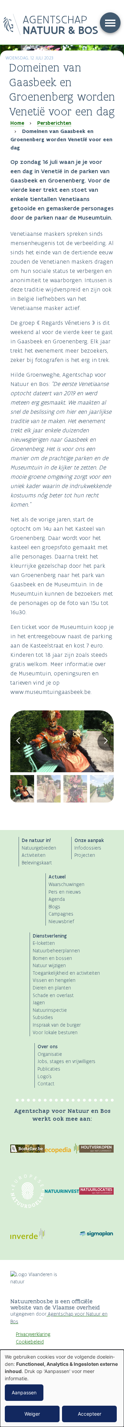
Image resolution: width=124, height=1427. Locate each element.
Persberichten (54, 123)
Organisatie (50, 1054)
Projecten (84, 855)
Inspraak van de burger (57, 1025)
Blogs (54, 907)
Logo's (45, 1077)
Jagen (39, 1003)
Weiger (32, 1414)
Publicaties (49, 1069)
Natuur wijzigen (49, 966)
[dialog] (62, 1388)
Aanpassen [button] (24, 1392)
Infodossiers (87, 848)
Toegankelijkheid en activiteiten (66, 973)
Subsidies (43, 1017)
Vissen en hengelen (54, 980)
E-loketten (44, 943)
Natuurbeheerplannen (56, 951)
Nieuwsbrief (61, 922)
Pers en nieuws (65, 892)
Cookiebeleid (30, 1342)
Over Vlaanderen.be (37, 1349)
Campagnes (61, 914)
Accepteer (89, 1414)
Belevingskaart (37, 863)
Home (17, 123)
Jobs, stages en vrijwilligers (66, 1061)
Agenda (57, 899)
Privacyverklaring (33, 1334)
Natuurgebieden (39, 848)
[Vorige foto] (18, 741)
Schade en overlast (53, 995)
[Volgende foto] (105, 741)
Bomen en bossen (52, 958)
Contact (46, 1084)
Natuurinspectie (50, 1010)
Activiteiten (33, 855)
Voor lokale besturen (55, 1033)
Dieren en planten (52, 988)
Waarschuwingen (66, 884)
